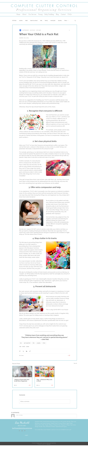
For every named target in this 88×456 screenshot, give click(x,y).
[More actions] (69, 30)
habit (26, 20)
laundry (60, 20)
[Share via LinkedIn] (26, 351)
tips (21, 343)
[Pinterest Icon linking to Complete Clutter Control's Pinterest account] (25, 430)
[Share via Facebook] (19, 351)
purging (38, 343)
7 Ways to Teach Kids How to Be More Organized (21, 380)
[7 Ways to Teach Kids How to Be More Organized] (22, 371)
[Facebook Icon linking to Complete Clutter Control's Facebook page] (19, 430)
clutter (27, 346)
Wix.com (48, 444)
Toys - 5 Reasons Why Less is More (44, 380)
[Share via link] (30, 351)
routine (20, 20)
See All (75, 363)
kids (41, 20)
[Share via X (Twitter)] (23, 351)
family (46, 20)
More (65, 20)
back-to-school (33, 20)
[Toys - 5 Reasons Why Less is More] (44, 371)
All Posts (14, 20)
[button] (75, 20)
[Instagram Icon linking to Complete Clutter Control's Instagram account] (22, 430)
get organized (27, 343)
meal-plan (52, 20)
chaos (44, 343)
